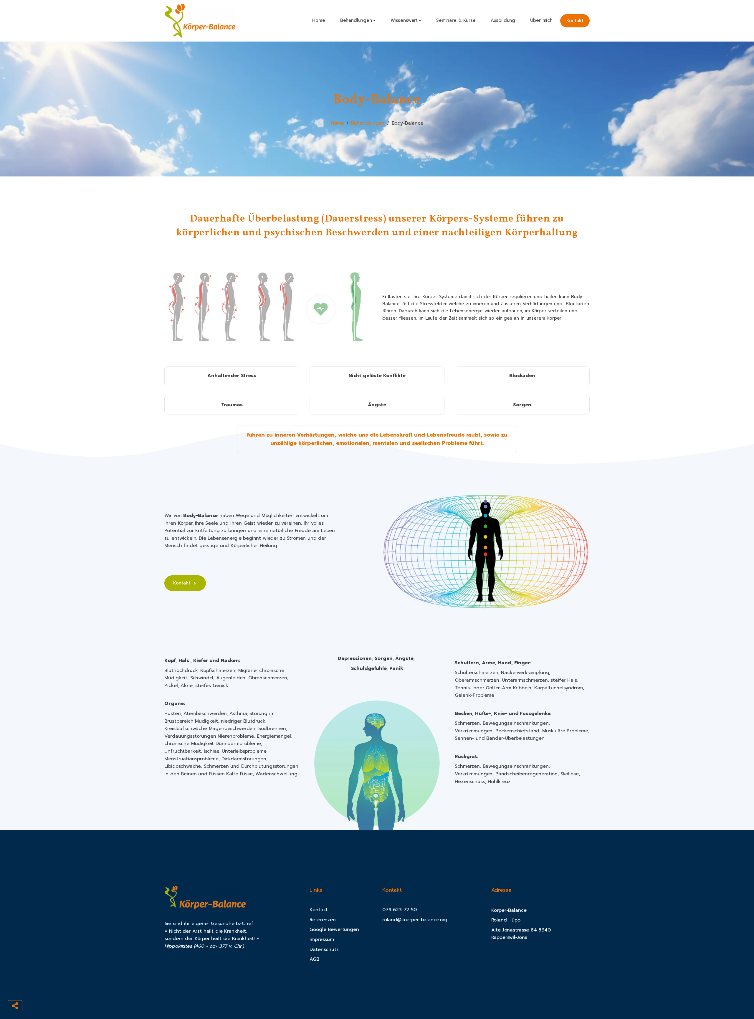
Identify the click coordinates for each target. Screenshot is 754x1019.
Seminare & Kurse (455, 20)
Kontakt (574, 20)
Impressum (322, 939)
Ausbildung (503, 20)
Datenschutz (324, 949)
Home (318, 20)
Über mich (541, 20)
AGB (314, 959)
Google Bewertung (331, 929)
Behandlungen (368, 123)
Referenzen (322, 919)
